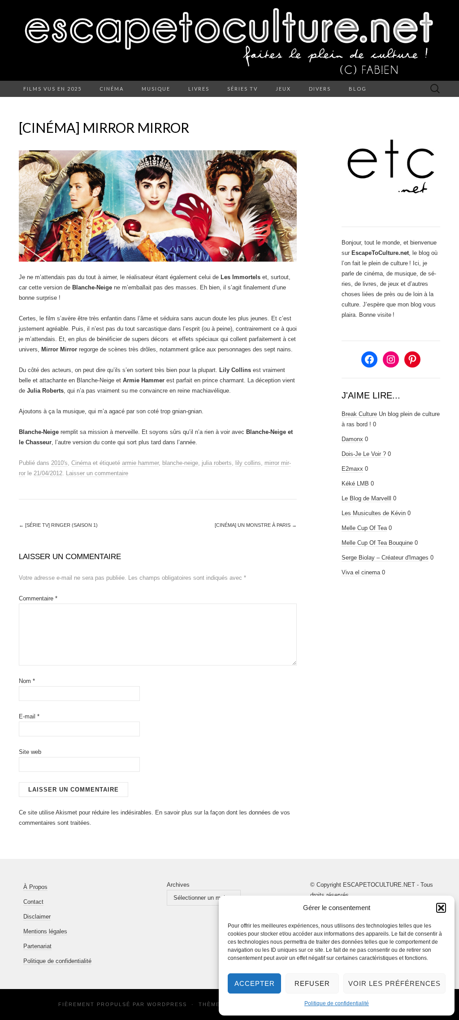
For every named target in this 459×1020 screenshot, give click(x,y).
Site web (30, 752)
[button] (441, 907)
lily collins (248, 463)
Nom (27, 681)
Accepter (254, 983)
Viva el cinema (361, 572)
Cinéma (112, 89)
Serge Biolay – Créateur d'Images (385, 557)
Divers (320, 89)
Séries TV (242, 89)
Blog (358, 89)
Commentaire (38, 598)
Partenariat (37, 946)
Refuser (312, 983)
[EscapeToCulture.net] (229, 40)
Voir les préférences (394, 983)
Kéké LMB (355, 483)
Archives (178, 884)
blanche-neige (180, 463)
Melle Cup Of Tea (364, 528)
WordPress (167, 1004)
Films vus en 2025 (52, 89)
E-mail (29, 716)
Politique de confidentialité (336, 1003)
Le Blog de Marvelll (366, 498)
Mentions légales (45, 931)
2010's (59, 463)
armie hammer (140, 463)
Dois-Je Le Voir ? (364, 454)
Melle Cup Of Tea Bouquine (377, 542)
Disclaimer (37, 916)
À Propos (35, 887)
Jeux (283, 89)
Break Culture (359, 414)
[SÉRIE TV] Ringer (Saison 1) (58, 525)
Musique (156, 89)
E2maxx (352, 468)
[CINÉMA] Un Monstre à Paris (256, 525)
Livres (198, 89)
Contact (33, 901)
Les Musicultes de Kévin (374, 513)
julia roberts (217, 463)
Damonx (352, 439)
